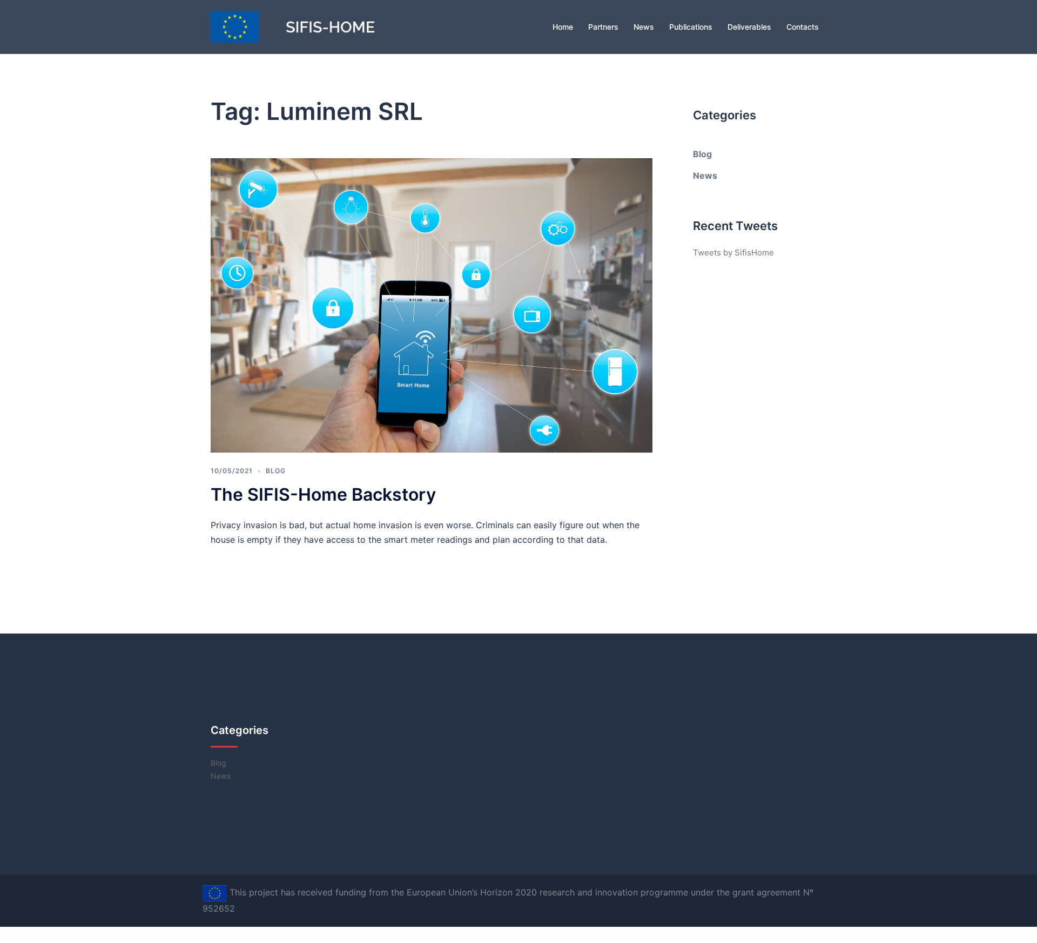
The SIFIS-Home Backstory (323, 494)
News (644, 26)
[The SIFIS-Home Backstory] (431, 304)
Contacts (802, 26)
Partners (603, 26)
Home (563, 26)
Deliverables (749, 26)
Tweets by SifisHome (733, 252)
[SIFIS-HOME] (308, 26)
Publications (690, 26)
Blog (276, 471)
